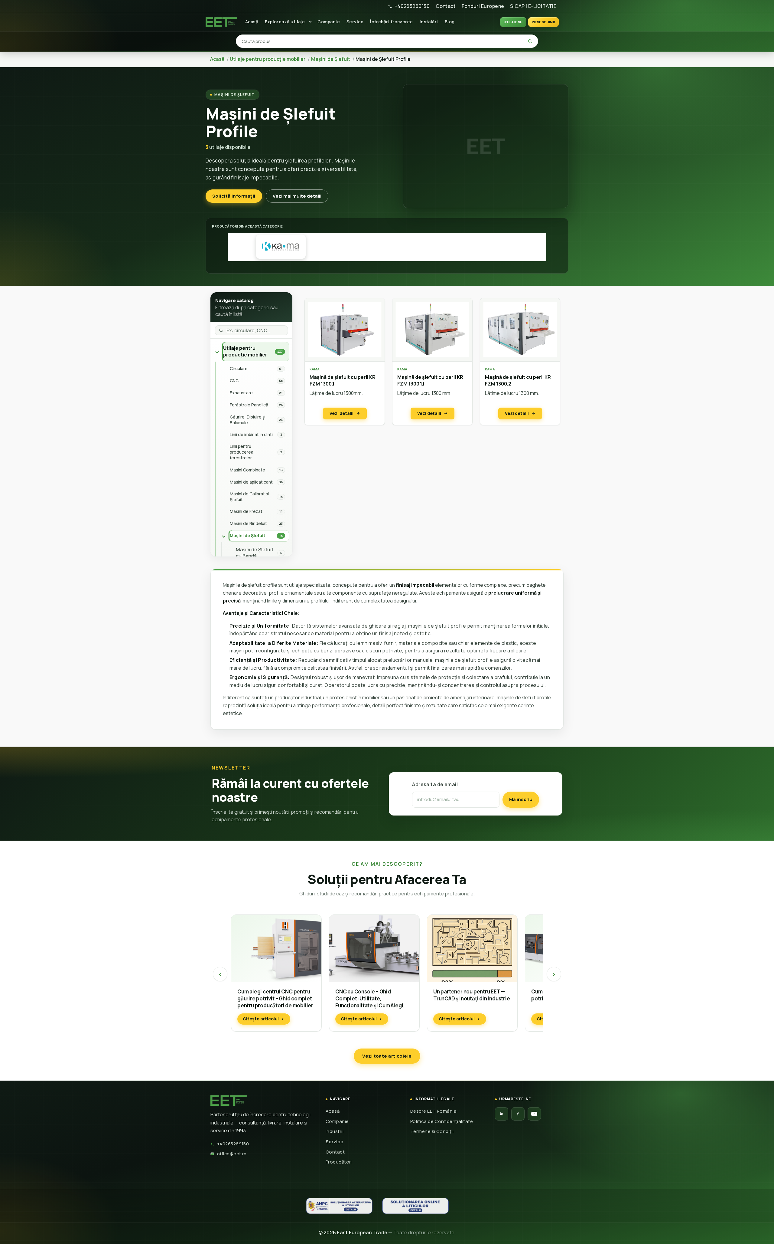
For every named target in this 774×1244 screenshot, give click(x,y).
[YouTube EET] (534, 1114)
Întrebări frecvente (391, 22)
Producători (339, 1162)
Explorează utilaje (285, 22)
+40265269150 (412, 6)
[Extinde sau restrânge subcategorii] (217, 351)
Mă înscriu (520, 799)
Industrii (334, 1131)
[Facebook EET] (518, 1114)
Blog (450, 22)
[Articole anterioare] (220, 974)
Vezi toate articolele (386, 1056)
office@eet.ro (232, 1154)
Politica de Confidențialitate (441, 1121)
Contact (446, 6)
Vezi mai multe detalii (297, 196)
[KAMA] (281, 247)
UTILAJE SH (513, 22)
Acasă (251, 22)
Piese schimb (543, 22)
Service (354, 22)
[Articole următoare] (554, 974)
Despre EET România (433, 1111)
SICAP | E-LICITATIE (533, 6)
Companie (328, 22)
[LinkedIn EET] (501, 1114)
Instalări (429, 22)
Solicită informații (233, 196)
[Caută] (530, 41)
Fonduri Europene (483, 6)
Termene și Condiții (432, 1131)
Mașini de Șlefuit (234, 94)
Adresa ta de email (435, 784)
